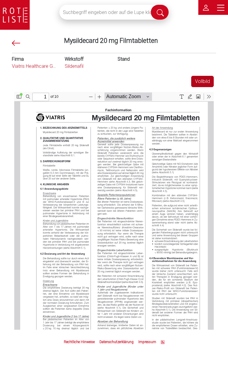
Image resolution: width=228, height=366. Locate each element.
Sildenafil (74, 66)
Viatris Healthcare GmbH (37, 66)
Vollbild (202, 81)
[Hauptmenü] (220, 7)
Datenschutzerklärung (116, 342)
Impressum (147, 342)
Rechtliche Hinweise (79, 342)
